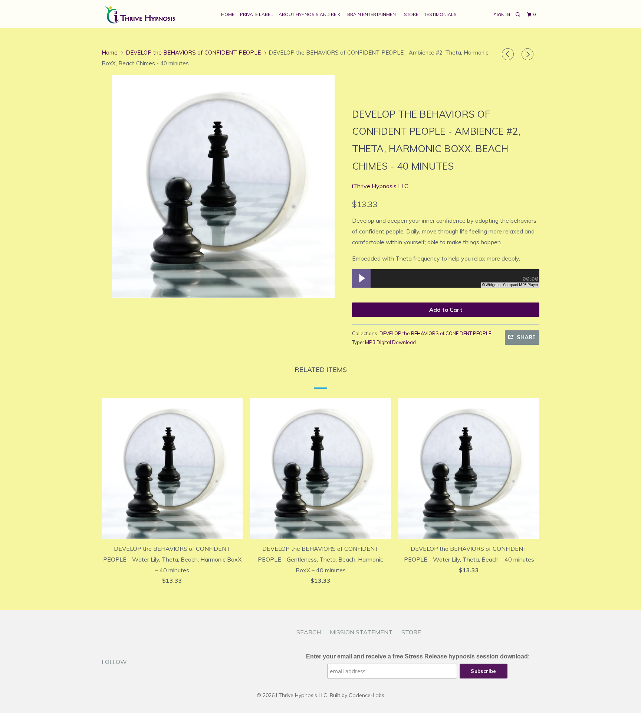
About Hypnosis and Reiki (310, 14)
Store (411, 14)
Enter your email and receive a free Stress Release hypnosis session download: (418, 656)
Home (227, 14)
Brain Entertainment (372, 14)
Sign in (502, 14)
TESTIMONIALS (440, 14)
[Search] (518, 15)
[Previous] (509, 54)
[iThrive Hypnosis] (140, 14)
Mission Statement (361, 632)
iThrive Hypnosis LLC (380, 186)
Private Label (256, 14)
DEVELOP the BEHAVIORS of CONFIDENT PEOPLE (435, 333)
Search (308, 632)
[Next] (529, 54)
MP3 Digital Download (390, 342)
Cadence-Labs (366, 695)
